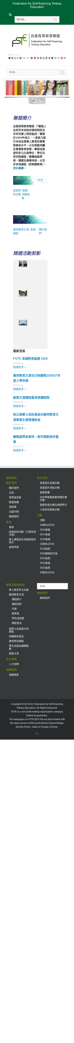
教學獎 (15, 613)
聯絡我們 (14, 516)
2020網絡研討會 (48, 553)
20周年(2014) (47, 524)
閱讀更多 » (19, 367)
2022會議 (45, 563)
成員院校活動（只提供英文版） (22, 533)
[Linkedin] (37, 733)
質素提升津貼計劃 (50, 487)
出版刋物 (14, 511)
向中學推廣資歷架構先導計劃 (53, 498)
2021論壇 (45, 558)
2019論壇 (45, 548)
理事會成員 (15, 497)
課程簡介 (17, 599)
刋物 (14, 608)
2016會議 (45, 529)
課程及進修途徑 (15, 584)
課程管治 (17, 623)
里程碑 (12, 506)
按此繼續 (18, 168)
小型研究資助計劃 (50, 509)
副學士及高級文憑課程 (19, 630)
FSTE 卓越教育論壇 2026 (30, 358)
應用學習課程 (16, 641)
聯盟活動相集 (26, 194)
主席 (11, 492)
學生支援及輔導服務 (19, 647)
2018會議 (45, 539)
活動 (39, 515)
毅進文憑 (14, 653)
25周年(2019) (47, 544)
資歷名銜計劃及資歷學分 (53, 504)
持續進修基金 (16, 636)
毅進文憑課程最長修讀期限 (31, 397)
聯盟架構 (14, 502)
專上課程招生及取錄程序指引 (22, 541)
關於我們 (11, 482)
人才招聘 (14, 664)
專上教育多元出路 (19, 589)
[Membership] (34, 217)
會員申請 (14, 547)
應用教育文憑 (16, 594)
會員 (33, 229)
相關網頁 (11, 669)
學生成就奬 (18, 618)
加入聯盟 (11, 659)
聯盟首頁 (11, 477)
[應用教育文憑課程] (21, 217)
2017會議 (45, 534)
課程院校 (17, 604)
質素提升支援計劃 (50, 482)
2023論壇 (45, 567)
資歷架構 (45, 492)
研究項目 (42, 477)
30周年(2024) (47, 572)
